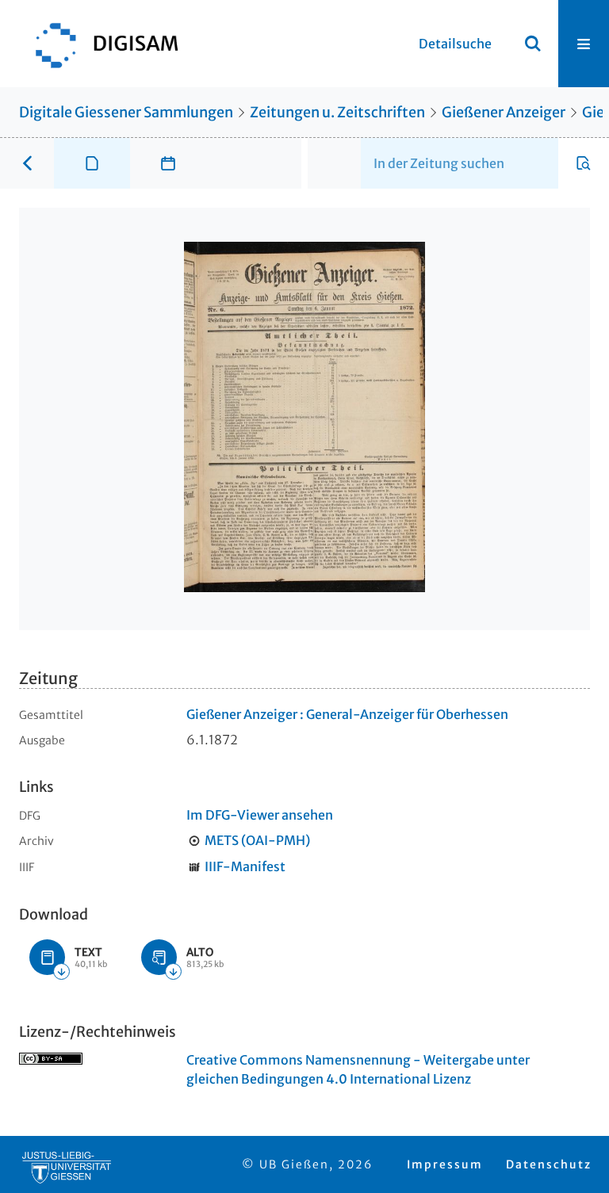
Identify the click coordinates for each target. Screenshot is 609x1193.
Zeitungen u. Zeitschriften (337, 112)
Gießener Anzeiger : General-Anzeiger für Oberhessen (347, 714)
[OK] (533, 43)
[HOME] (99, 43)
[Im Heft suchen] (583, 163)
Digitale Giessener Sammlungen (126, 112)
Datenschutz (549, 1164)
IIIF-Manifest (245, 866)
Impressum (445, 1164)
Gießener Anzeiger (503, 112)
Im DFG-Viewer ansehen (259, 815)
